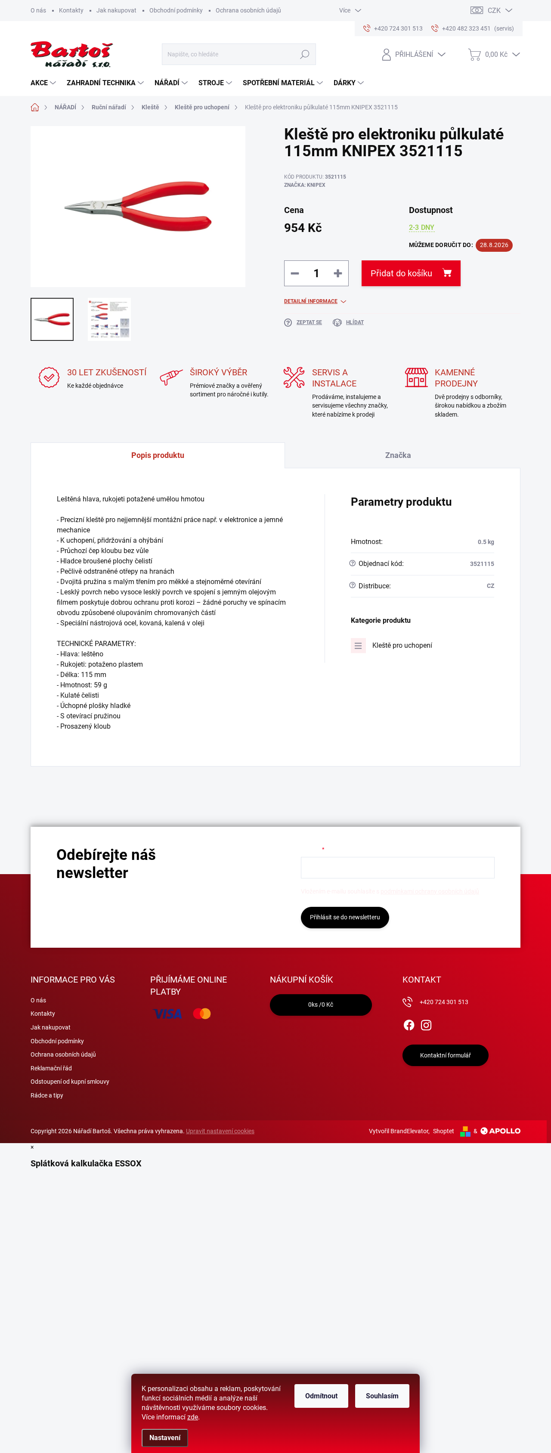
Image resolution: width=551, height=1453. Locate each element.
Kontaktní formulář (445, 1055)
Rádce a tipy (47, 1095)
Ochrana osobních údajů (248, 10)
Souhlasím (382, 1396)
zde (192, 1417)
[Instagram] (426, 1023)
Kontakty (71, 10)
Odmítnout (321, 1396)
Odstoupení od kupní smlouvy (70, 1081)
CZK (494, 10)
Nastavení (164, 1438)
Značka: (304, 185)
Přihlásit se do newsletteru (345, 917)
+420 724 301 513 (444, 1002)
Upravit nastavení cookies (220, 1131)
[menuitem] (44, 83)
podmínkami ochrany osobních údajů (430, 891)
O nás (38, 10)
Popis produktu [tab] (157, 455)
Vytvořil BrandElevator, (399, 1131)
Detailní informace (310, 301)
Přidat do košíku (401, 273)
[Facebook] (408, 1023)
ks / (320, 1004)
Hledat (304, 54)
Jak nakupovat (116, 10)
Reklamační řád (51, 1068)
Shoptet (443, 1131)
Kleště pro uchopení (402, 645)
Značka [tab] (398, 455)
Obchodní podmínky (176, 10)
